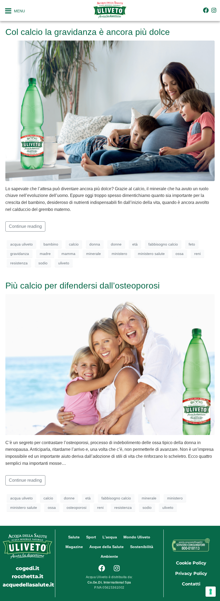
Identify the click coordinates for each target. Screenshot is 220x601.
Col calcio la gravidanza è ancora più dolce (87, 32)
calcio (74, 244)
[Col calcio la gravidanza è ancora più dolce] (110, 110)
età (135, 244)
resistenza (19, 263)
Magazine (74, 547)
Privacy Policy (191, 573)
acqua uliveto (21, 244)
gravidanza (19, 253)
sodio (42, 263)
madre (45, 253)
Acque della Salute (106, 547)
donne (116, 244)
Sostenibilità (141, 547)
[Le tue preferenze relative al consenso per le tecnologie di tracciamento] (211, 591)
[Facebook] (206, 10)
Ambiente (109, 556)
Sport (91, 537)
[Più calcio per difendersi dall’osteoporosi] (110, 364)
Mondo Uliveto (136, 537)
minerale (93, 253)
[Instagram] (214, 10)
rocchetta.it (27, 576)
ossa (179, 253)
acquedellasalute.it (28, 584)
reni (197, 253)
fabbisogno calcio (163, 244)
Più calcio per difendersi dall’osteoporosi (82, 285)
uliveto (63, 263)
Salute (74, 537)
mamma (68, 253)
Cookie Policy (191, 563)
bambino (50, 244)
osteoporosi (76, 507)
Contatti (191, 583)
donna (94, 244)
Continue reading (25, 226)
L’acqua (109, 537)
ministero (119, 253)
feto (192, 244)
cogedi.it (27, 568)
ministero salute (151, 253)
